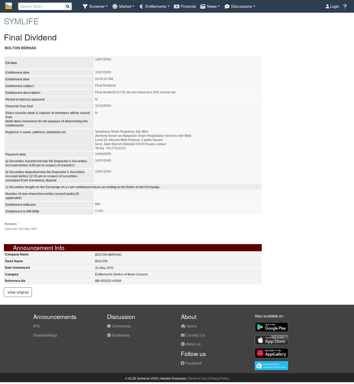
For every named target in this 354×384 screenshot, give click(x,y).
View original (18, 292)
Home (191, 326)
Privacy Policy (219, 378)
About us (193, 343)
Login (334, 6)
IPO (36, 326)
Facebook (193, 363)
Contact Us (195, 335)
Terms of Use (197, 378)
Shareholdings (45, 335)
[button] (95, 6)
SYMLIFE (21, 21)
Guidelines (120, 335)
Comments (121, 326)
